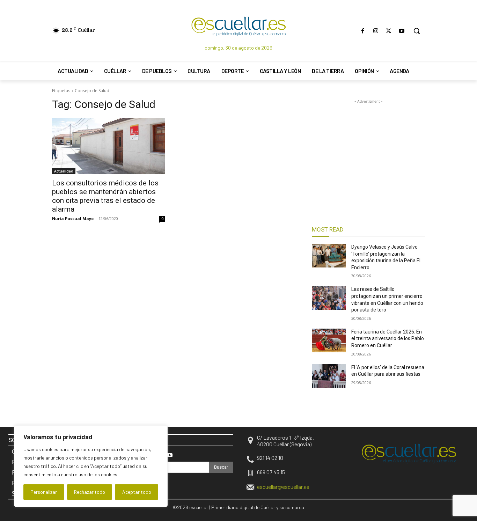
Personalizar (43, 492)
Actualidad (63, 171)
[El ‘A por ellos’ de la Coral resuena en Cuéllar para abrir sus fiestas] (329, 376)
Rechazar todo (89, 492)
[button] (416, 30)
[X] (389, 31)
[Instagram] (375, 31)
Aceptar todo (136, 492)
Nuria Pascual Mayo (73, 218)
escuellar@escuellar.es (283, 486)
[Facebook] (362, 31)
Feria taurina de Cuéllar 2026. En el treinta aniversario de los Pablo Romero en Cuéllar (387, 338)
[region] (91, 466)
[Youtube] (401, 31)
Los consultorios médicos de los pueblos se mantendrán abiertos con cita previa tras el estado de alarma (105, 196)
